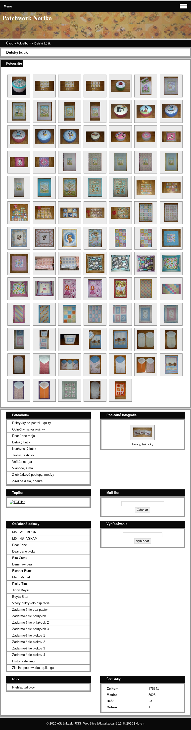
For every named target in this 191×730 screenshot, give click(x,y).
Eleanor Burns (22, 571)
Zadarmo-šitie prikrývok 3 (30, 629)
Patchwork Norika (27, 18)
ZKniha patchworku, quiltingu (33, 668)
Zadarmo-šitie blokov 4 (28, 655)
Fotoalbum (24, 43)
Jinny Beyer (20, 590)
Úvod (9, 43)
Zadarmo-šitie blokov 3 (28, 648)
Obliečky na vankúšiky (28, 429)
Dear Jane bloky (24, 551)
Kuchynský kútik (24, 449)
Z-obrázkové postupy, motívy (33, 474)
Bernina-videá (22, 564)
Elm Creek (19, 558)
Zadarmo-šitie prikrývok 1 (30, 616)
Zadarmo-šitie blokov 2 (28, 642)
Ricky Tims (20, 584)
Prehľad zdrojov (23, 687)
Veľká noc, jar (22, 462)
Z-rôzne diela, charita (27, 481)
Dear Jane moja (23, 436)
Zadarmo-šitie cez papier (30, 609)
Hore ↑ (140, 723)
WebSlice (89, 723)
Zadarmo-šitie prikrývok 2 (30, 622)
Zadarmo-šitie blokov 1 (28, 635)
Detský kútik (21, 442)
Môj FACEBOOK (24, 532)
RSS (78, 723)
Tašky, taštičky (23, 455)
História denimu (23, 661)
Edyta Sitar (20, 597)
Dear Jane (19, 545)
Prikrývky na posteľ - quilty (31, 423)
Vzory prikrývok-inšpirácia (30, 603)
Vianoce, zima (22, 468)
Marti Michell (21, 577)
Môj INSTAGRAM (25, 538)
